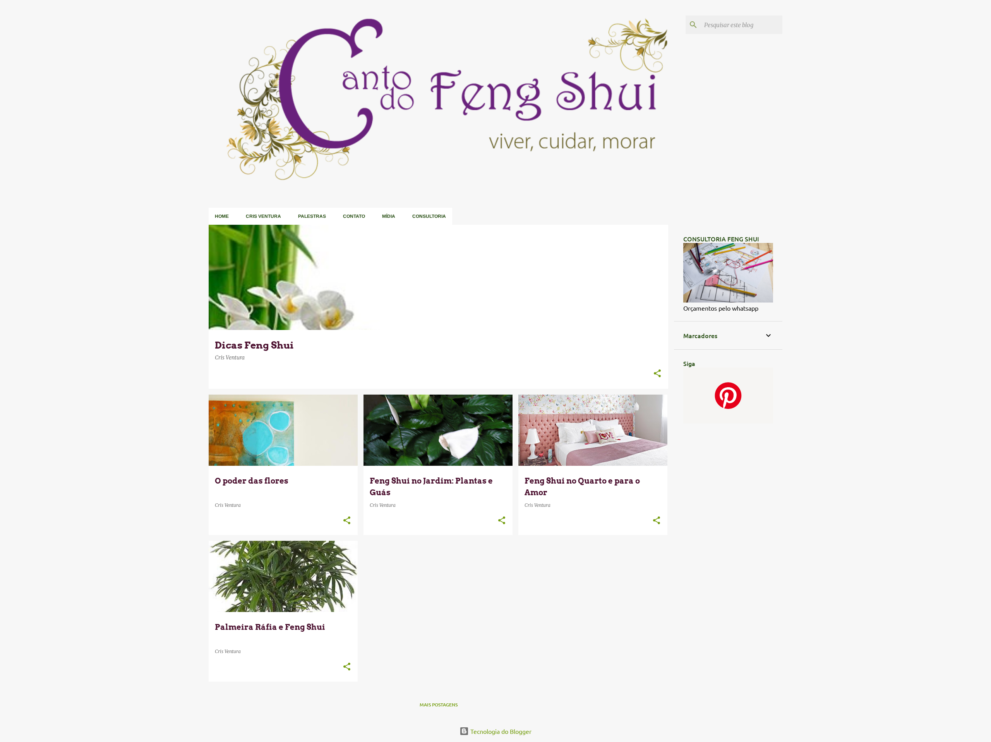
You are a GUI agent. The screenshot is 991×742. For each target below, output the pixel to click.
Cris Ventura (263, 216)
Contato (354, 216)
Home (222, 216)
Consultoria (429, 216)
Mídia (388, 216)
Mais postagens (439, 704)
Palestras (312, 216)
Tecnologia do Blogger (500, 731)
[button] (657, 374)
